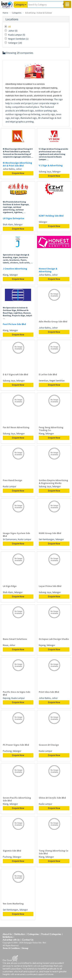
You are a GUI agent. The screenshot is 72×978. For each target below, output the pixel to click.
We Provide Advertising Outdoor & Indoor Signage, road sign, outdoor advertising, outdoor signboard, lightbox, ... (16, 207)
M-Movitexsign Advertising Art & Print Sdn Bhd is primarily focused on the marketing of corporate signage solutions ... (18, 153)
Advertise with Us (11, 939)
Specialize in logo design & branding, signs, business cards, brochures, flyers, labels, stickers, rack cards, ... (18, 258)
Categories (16, 12)
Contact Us (27, 939)
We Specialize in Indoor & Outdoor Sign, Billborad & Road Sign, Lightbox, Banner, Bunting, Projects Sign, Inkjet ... (17, 312)
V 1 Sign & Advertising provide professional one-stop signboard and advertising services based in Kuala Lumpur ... (53, 154)
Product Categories (51, 934)
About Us (7, 934)
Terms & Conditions (11, 948)
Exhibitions (8, 936)
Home (5, 12)
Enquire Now (18, 173)
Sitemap (24, 948)
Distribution (19, 934)
